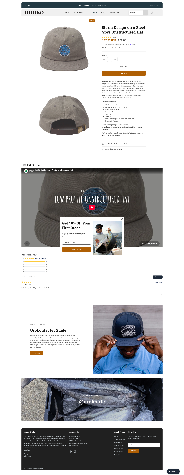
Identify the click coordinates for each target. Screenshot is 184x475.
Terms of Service (119, 439)
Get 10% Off (76, 249)
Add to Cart (123, 67)
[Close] (122, 219)
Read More (27, 450)
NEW (102, 12)
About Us (117, 436)
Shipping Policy (119, 445)
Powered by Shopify (38, 468)
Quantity (104, 55)
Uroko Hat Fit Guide (129, 133)
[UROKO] (34, 12)
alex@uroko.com (74, 436)
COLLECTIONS (78, 12)
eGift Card (117, 454)
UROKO (30, 468)
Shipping (104, 48)
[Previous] (66, 5)
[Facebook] (25, 5)
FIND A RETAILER (154, 5)
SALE (95, 12)
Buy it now (123, 73)
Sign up (133, 450)
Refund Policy (118, 448)
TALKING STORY (113, 12)
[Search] (145, 12)
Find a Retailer (118, 451)
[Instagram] (29, 5)
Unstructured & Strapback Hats (111, 135)
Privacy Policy (118, 442)
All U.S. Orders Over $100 (98, 5)
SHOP (67, 12)
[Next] (117, 5)
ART (88, 12)
